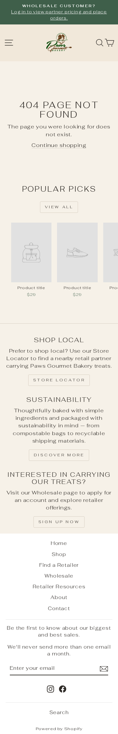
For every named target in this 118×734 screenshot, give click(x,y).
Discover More (59, 455)
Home (59, 543)
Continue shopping (58, 145)
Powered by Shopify (59, 728)
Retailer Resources (59, 586)
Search (59, 712)
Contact (59, 608)
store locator (59, 380)
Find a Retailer (59, 565)
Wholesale (59, 576)
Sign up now (59, 521)
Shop (59, 554)
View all (59, 207)
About (58, 597)
